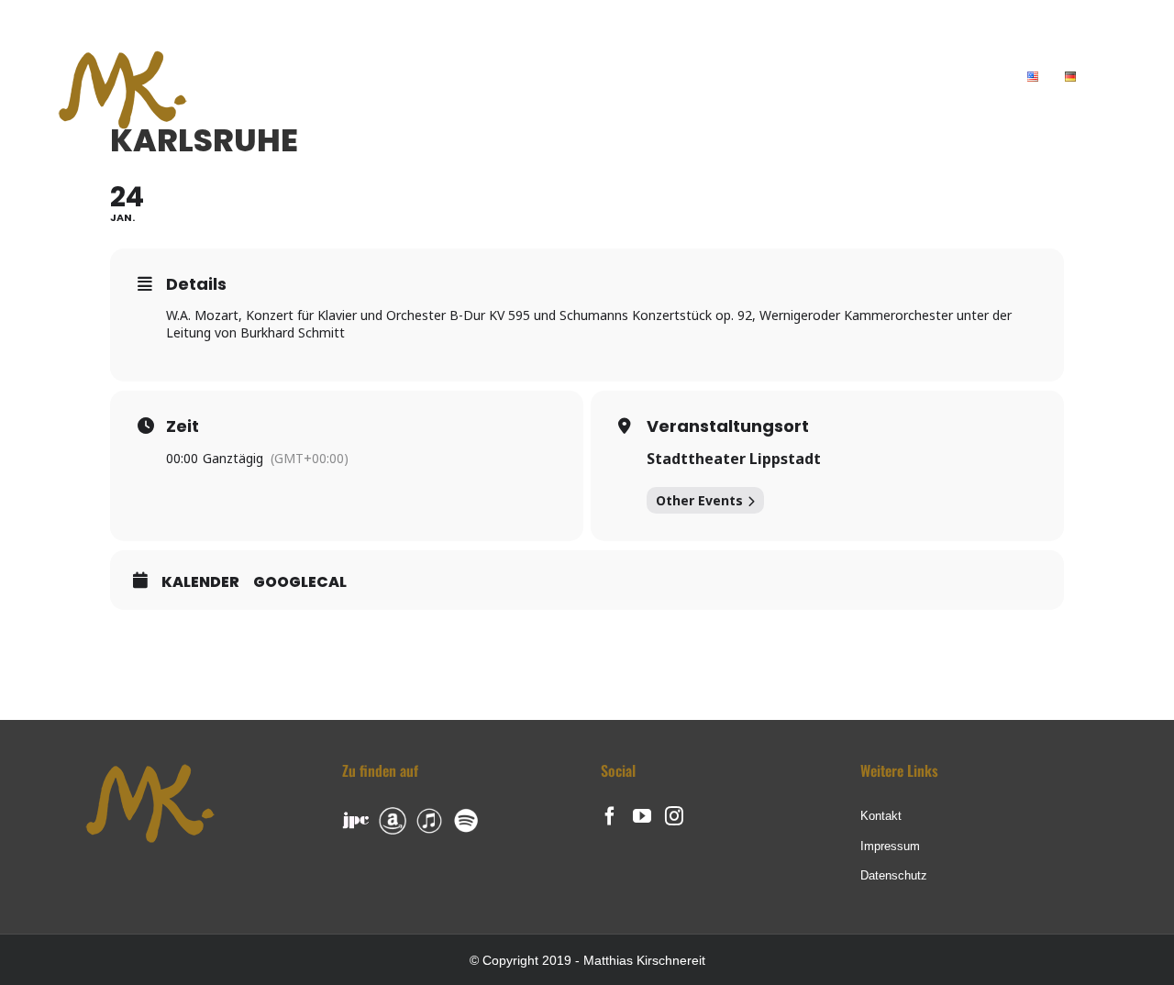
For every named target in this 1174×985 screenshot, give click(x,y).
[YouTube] (642, 816)
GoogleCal (300, 582)
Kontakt (881, 816)
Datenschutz (893, 875)
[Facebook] (610, 816)
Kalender (200, 582)
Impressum (890, 846)
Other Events (699, 500)
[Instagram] (674, 816)
